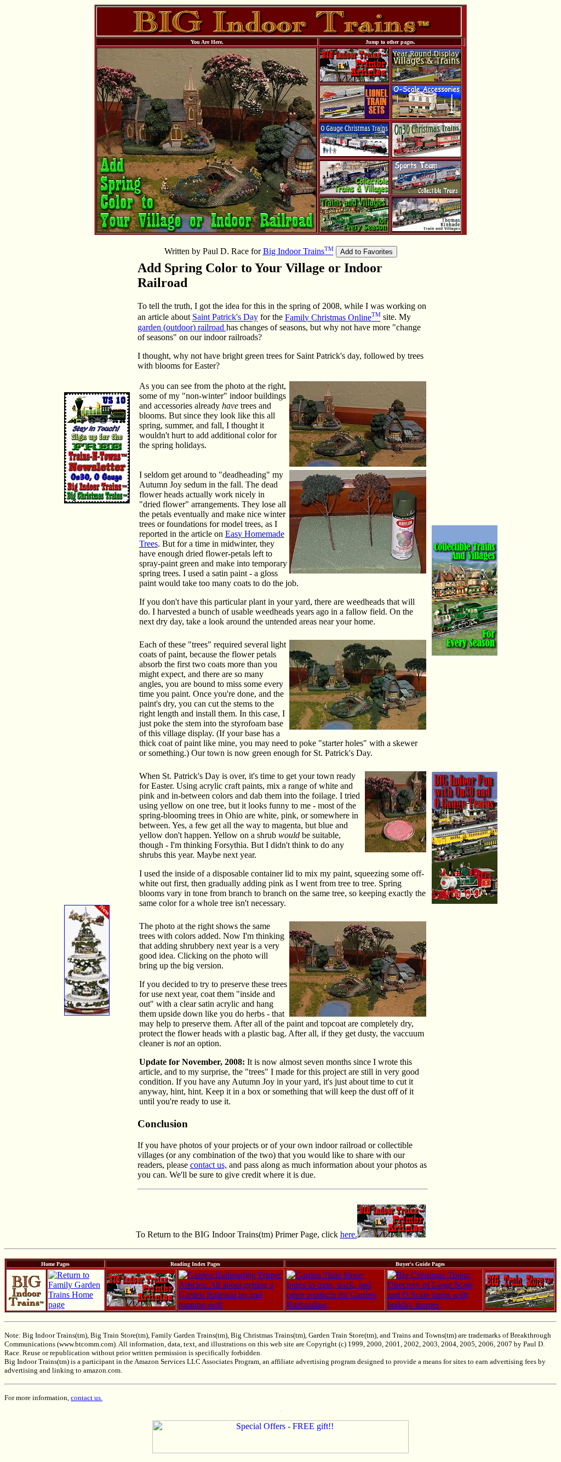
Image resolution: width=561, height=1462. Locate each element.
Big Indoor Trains (298, 251)
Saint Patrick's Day (225, 317)
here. (348, 1234)
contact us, (208, 1164)
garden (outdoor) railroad (182, 327)
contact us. (86, 1398)
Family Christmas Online (333, 317)
